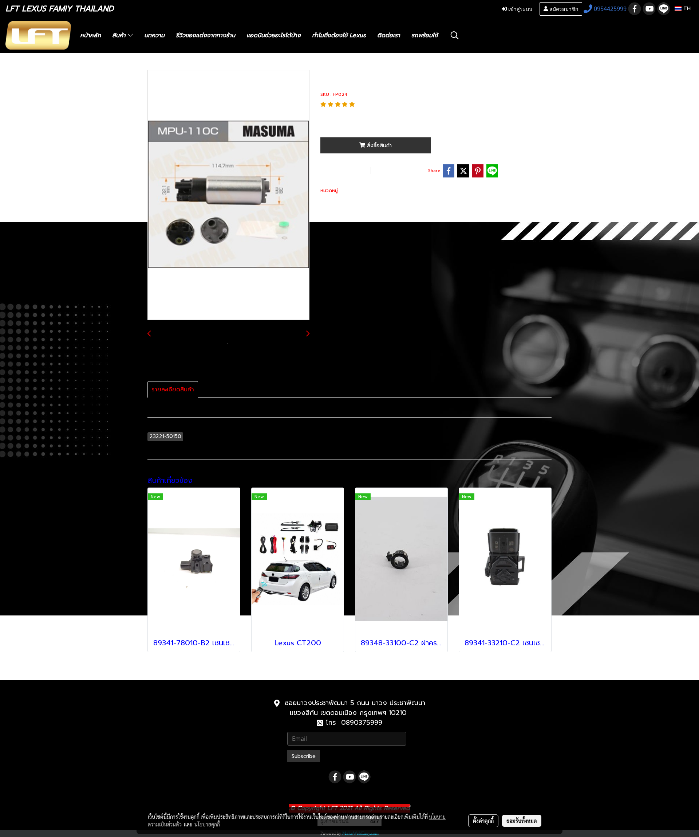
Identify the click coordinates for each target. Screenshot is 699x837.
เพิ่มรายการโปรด (344, 170)
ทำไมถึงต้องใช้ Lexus (339, 35)
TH (686, 8)
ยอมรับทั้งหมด (521, 820)
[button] (455, 35)
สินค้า (120, 35)
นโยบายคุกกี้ (207, 824)
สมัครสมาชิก (563, 8)
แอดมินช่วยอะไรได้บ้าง (273, 35)
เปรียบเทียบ (395, 170)
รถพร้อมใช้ (424, 35)
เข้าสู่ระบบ (519, 8)
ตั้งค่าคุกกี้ (483, 820)
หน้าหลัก (90, 35)
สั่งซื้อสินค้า (378, 145)
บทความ (154, 35)
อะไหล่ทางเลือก (358, 190)
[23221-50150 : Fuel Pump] (228, 195)
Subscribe (304, 756)
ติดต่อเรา (388, 35)
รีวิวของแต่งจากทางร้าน (205, 35)
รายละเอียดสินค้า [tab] (172, 389)
